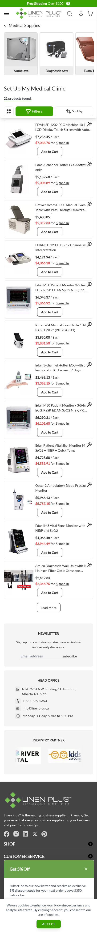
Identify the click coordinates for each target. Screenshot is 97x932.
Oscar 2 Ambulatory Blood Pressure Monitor (61, 487)
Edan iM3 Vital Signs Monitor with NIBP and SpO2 (60, 528)
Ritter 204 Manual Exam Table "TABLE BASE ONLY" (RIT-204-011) (63, 327)
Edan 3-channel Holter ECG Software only (62, 167)
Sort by (76, 111)
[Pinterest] (44, 834)
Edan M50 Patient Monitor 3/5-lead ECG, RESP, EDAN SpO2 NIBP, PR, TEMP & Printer (61, 288)
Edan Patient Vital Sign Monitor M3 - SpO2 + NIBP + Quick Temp (62, 447)
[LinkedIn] (25, 834)
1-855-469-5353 (35, 701)
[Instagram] (16, 834)
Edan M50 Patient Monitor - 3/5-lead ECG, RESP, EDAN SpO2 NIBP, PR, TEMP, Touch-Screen (62, 408)
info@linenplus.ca (36, 708)
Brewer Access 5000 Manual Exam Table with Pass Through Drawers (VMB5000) (60, 208)
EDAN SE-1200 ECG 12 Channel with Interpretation (62, 247)
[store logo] (39, 13)
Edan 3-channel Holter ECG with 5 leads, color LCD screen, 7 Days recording (60, 368)
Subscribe (69, 656)
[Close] (86, 869)
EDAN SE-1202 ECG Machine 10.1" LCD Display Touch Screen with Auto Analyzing (62, 128)
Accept (48, 924)
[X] (35, 834)
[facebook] (6, 834)
